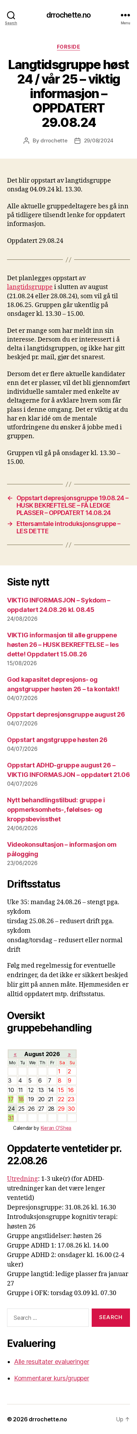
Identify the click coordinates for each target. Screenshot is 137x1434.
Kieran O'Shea (56, 1128)
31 (11, 1117)
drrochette (53, 140)
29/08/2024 (98, 140)
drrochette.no (68, 15)
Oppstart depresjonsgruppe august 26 (66, 714)
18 (21, 1099)
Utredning (22, 1179)
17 (10, 1099)
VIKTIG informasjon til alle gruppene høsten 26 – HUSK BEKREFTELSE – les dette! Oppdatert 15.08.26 (63, 644)
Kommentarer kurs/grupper (51, 1378)
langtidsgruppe (30, 287)
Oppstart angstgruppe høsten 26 (57, 739)
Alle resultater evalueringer (51, 1361)
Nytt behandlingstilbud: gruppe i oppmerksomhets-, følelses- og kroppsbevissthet (56, 809)
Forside (68, 47)
